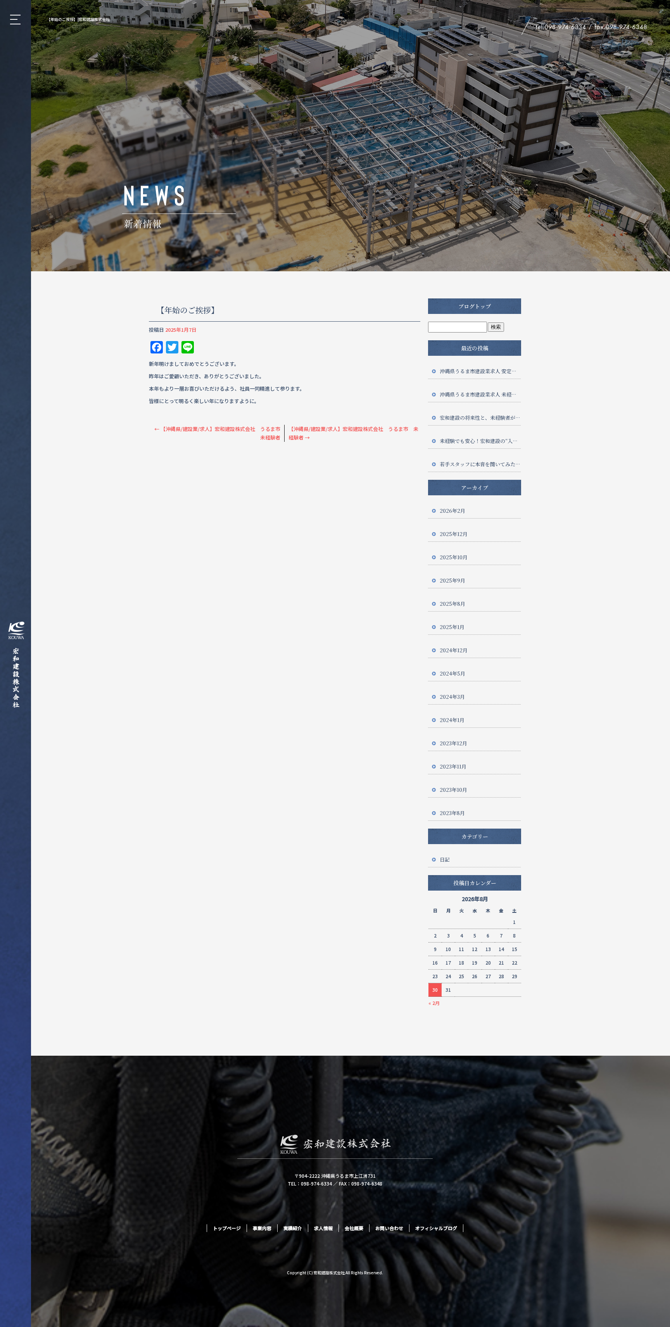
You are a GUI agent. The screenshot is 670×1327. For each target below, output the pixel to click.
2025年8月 (452, 603)
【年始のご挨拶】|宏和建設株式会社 (78, 19)
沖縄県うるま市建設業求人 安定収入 (480, 371)
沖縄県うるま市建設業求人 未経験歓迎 (480, 394)
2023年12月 (453, 743)
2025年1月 (452, 627)
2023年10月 (453, 789)
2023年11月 (453, 766)
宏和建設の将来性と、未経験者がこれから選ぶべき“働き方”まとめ (480, 417)
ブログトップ (474, 306)
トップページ (227, 1228)
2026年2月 (452, 510)
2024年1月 (452, 720)
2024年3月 (452, 696)
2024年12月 (454, 650)
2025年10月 (454, 557)
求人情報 (323, 1228)
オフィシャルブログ (436, 1228)
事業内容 (262, 1228)
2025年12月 (454, 534)
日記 (445, 859)
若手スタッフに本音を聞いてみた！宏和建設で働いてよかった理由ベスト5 (480, 464)
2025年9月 (452, 580)
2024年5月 (452, 673)
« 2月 (434, 1003)
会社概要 (354, 1228)
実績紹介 (292, 1228)
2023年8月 (452, 813)
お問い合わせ (389, 1228)
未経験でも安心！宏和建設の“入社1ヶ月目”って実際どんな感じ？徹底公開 (480, 441)
